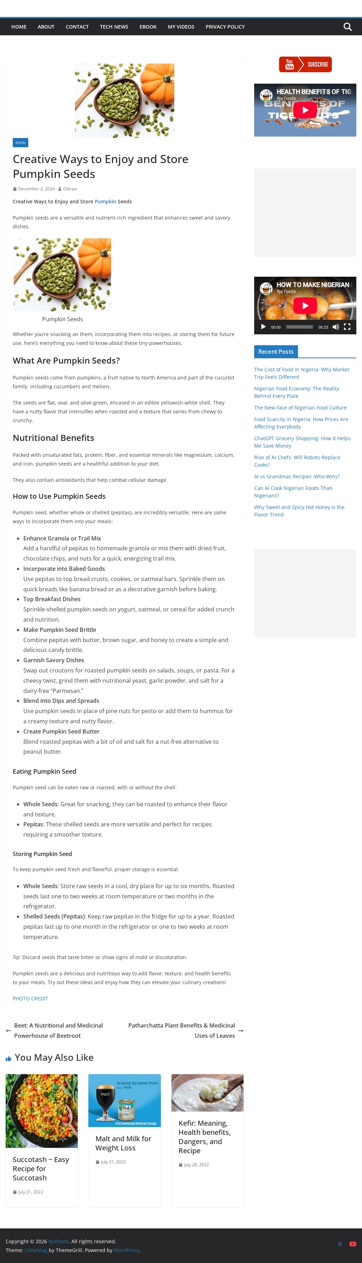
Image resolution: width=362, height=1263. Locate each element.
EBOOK (148, 26)
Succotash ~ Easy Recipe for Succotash (41, 1169)
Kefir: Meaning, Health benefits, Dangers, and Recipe (205, 1136)
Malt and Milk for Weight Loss (123, 1143)
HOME (19, 26)
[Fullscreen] (347, 326)
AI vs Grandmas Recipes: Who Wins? (297, 476)
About (46, 26)
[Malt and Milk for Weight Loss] (124, 1079)
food (20, 142)
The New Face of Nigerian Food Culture (300, 407)
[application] (305, 305)
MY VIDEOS (181, 26)
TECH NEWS (114, 26)
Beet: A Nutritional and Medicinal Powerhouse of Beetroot (58, 1031)
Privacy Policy (225, 26)
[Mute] (335, 326)
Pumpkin (105, 201)
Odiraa (70, 189)
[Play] (263, 326)
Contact (77, 26)
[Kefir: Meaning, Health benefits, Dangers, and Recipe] (207, 1079)
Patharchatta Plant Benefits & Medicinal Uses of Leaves (181, 1031)
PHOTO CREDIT (30, 998)
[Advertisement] (305, 212)
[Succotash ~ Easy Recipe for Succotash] (42, 1079)
